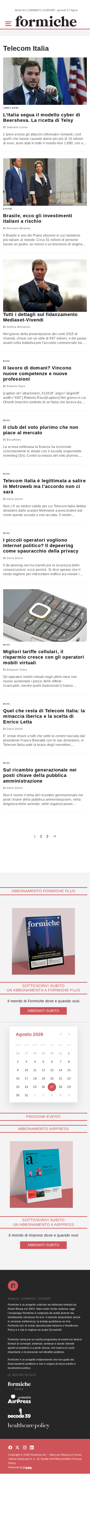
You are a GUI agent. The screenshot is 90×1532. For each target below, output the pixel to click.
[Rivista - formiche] (45, 1386)
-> (55, 836)
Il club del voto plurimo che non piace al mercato (40, 430)
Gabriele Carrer (17, 127)
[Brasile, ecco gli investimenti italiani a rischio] (45, 181)
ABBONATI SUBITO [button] (43, 1011)
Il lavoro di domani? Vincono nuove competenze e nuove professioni (37, 373)
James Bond (10, 108)
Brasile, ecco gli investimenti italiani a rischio (37, 218)
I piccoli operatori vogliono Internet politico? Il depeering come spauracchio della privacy (40, 545)
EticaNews (14, 439)
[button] (9, 23)
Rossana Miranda (18, 228)
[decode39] (45, 1413)
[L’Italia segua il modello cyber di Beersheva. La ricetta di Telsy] (45, 81)
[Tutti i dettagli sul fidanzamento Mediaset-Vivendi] (45, 285)
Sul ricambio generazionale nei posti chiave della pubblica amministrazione (40, 775)
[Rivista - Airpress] (45, 1399)
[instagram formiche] (24, 1447)
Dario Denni (15, 499)
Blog (6, 361)
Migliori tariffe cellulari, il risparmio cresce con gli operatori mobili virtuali (43, 657)
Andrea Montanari (19, 326)
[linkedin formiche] (31, 1447)
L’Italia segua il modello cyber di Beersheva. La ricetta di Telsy (41, 117)
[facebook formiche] (10, 1447)
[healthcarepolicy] (45, 1426)
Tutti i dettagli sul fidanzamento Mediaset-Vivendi (40, 317)
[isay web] (27, 1467)
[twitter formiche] (17, 1447)
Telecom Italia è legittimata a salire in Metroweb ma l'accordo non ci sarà (44, 486)
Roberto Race (16, 386)
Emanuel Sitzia (17, 669)
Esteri (7, 209)
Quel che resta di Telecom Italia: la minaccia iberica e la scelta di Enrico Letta (44, 716)
